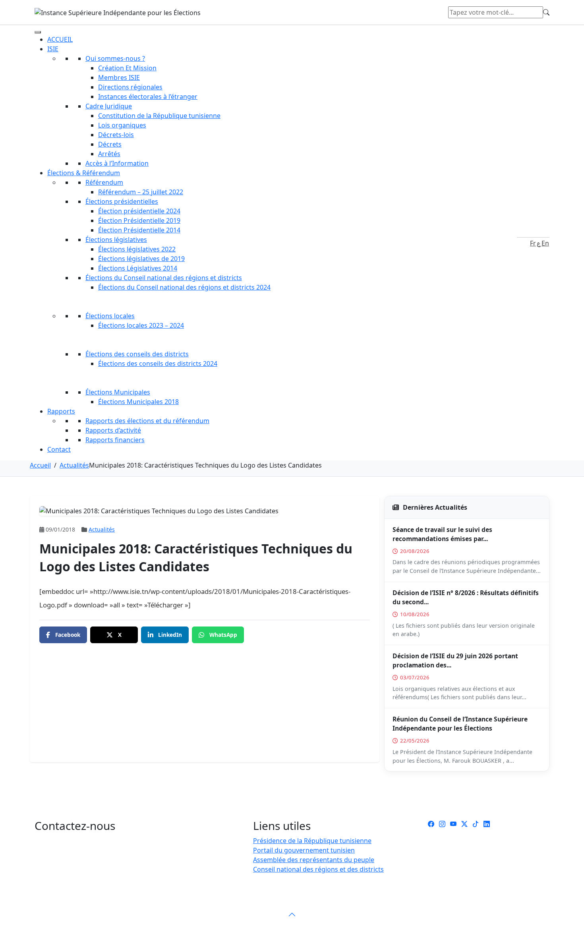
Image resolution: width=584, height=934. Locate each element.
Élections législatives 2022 (137, 249)
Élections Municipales (117, 392)
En (545, 243)
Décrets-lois (116, 134)
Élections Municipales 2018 (138, 401)
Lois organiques (122, 125)
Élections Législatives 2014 (137, 268)
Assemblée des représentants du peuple (313, 859)
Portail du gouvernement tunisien (304, 850)
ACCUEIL (60, 39)
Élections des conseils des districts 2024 (157, 363)
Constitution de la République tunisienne (159, 115)
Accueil (40, 465)
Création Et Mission (127, 68)
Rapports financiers (115, 439)
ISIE (52, 48)
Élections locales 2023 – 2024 (141, 325)
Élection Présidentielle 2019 (139, 220)
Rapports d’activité (113, 430)
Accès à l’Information (117, 163)
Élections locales (110, 315)
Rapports (61, 411)
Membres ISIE (119, 77)
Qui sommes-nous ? (115, 58)
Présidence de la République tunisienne (312, 840)
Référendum (104, 182)
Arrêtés (109, 153)
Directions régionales (130, 87)
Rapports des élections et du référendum (147, 420)
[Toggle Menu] (38, 32)
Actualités (74, 465)
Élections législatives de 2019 (141, 258)
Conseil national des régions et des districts (318, 869)
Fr (533, 243)
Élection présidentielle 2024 (139, 211)
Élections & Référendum (83, 172)
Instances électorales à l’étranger (147, 96)
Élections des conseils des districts (137, 354)
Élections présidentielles (121, 201)
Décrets (110, 144)
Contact (59, 449)
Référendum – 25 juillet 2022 (140, 192)
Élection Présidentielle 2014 (139, 230)
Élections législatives (116, 239)
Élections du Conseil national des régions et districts (163, 277)
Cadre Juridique (108, 106)
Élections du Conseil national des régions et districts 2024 (184, 287)
